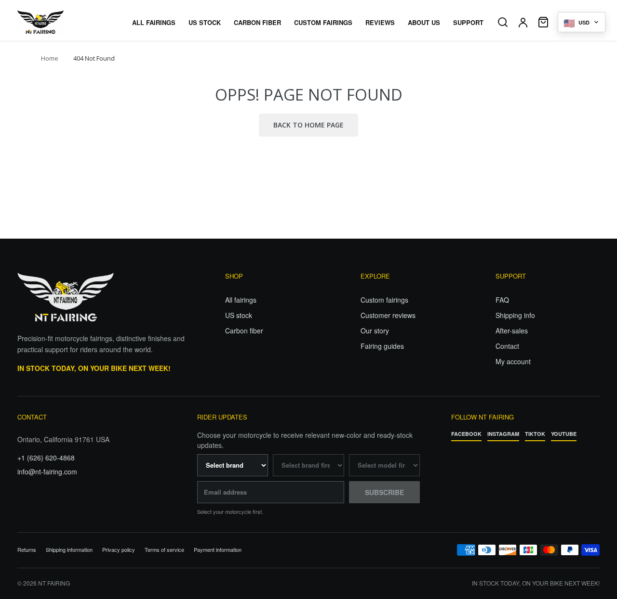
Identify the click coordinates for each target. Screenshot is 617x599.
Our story (375, 330)
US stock (238, 315)
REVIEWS (380, 22)
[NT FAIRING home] (68, 22)
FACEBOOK (466, 433)
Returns (26, 549)
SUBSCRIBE (384, 492)
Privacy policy (118, 549)
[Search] (503, 22)
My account (513, 361)
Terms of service (164, 549)
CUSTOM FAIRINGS (323, 22)
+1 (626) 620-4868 (46, 457)
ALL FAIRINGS (153, 22)
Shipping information (69, 549)
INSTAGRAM (503, 433)
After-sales (512, 330)
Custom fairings (384, 300)
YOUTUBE (564, 433)
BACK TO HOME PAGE (308, 124)
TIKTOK (535, 433)
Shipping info (515, 315)
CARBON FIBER (257, 22)
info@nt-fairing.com (47, 471)
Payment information (217, 549)
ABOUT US (424, 22)
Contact (507, 346)
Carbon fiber (244, 330)
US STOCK (204, 22)
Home (49, 58)
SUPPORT (468, 22)
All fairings (240, 300)
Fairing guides (382, 346)
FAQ (502, 300)
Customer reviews (388, 315)
